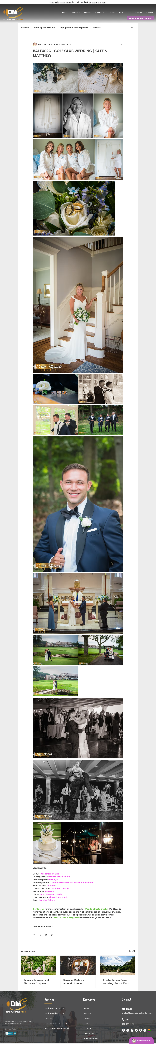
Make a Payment (91, 1038)
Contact (87, 1028)
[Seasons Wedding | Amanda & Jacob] (78, 965)
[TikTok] (127, 1030)
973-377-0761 (128, 1024)
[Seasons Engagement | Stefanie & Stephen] (38, 965)
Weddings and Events (44, 28)
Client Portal (89, 1033)
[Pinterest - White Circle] (140, 1030)
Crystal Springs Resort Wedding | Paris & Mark (116, 981)
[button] (87, 12)
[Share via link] (52, 935)
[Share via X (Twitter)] (40, 935)
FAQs (86, 1023)
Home (86, 1008)
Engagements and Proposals (74, 28)
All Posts (25, 28)
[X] (144, 1030)
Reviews (87, 1018)
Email (129, 1008)
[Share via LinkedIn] (46, 935)
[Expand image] (55, 78)
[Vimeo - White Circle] (136, 1030)
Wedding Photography (54, 1008)
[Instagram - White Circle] (123, 1030)
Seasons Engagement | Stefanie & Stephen (37, 981)
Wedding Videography (54, 1013)
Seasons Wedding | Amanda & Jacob (74, 981)
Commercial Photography (56, 1023)
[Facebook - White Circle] (132, 1030)
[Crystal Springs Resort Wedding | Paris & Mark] (117, 965)
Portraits (97, 28)
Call (127, 1019)
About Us (87, 1013)
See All (132, 951)
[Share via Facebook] (34, 935)
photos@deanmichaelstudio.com (136, 1013)
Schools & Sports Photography (57, 1028)
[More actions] (121, 44)
